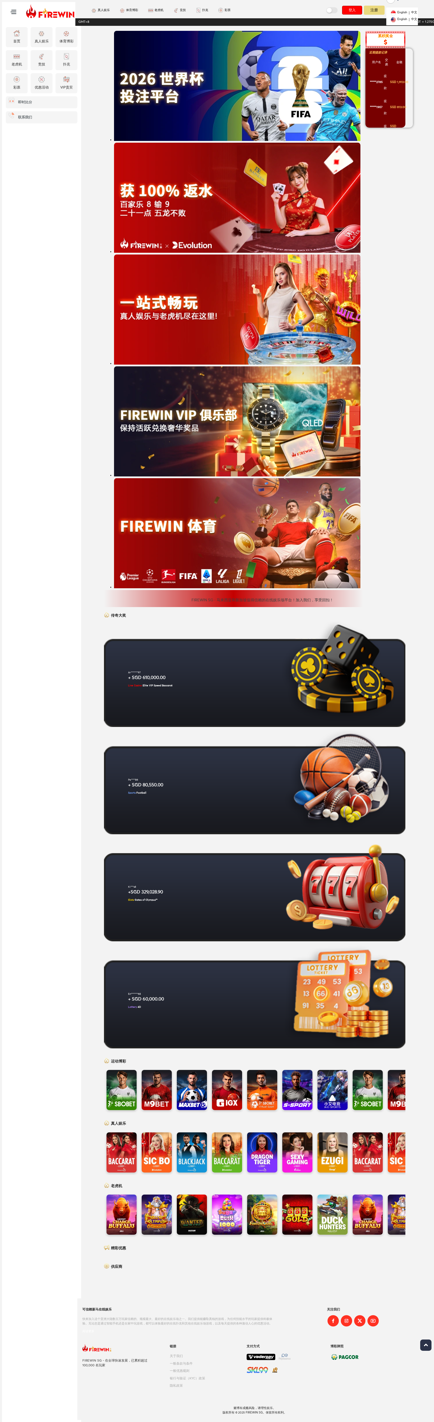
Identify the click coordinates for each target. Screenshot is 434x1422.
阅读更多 (88, 1331)
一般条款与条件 (181, 1363)
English (402, 12)
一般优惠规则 (179, 1371)
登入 (352, 10)
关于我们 (176, 1356)
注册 (374, 10)
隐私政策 (176, 1385)
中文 (414, 12)
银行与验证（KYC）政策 (187, 1378)
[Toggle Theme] (332, 10)
